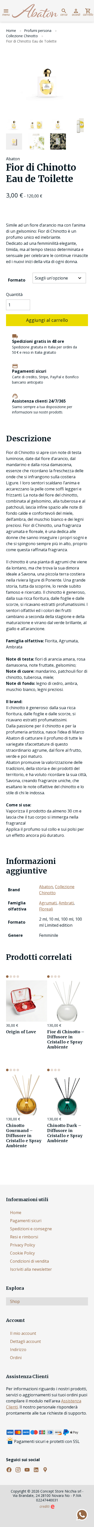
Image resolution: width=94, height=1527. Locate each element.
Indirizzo (18, 1349)
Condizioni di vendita (29, 1261)
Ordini (16, 1357)
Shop (15, 1301)
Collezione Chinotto (22, 35)
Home (11, 30)
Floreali (46, 909)
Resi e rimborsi (24, 1237)
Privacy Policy (22, 1245)
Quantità (14, 294)
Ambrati (66, 903)
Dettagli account (25, 1341)
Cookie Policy (22, 1253)
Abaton (46, 886)
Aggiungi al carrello (47, 320)
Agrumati (48, 903)
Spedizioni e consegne (31, 1229)
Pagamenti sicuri (25, 1220)
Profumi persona (37, 30)
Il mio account (23, 1333)
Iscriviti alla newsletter (31, 1269)
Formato (16, 280)
